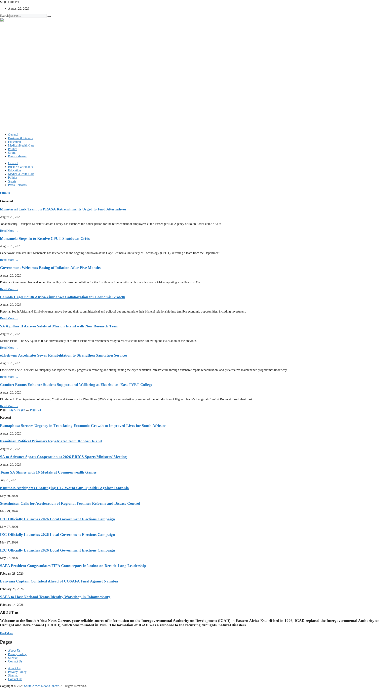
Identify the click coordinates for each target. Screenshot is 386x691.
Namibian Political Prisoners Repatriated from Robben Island (51, 441)
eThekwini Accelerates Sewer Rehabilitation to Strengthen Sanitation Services (63, 355)
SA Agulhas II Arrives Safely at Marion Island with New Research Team (59, 326)
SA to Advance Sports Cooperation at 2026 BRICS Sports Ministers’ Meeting (63, 457)
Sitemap (13, 657)
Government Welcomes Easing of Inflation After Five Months (50, 268)
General (13, 134)
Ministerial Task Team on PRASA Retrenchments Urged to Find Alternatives (63, 209)
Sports (12, 152)
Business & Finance (20, 138)
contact (5, 192)
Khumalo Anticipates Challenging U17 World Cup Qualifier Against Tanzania (64, 488)
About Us (14, 650)
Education (14, 142)
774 (35, 409)
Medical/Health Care (21, 145)
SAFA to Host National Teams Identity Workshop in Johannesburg (55, 597)
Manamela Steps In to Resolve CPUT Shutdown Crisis (45, 238)
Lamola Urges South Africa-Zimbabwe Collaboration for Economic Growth (62, 297)
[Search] (49, 16)
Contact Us (15, 661)
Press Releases (17, 156)
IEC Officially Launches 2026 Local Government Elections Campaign (57, 519)
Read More (6, 633)
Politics (12, 149)
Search (4, 15)
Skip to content (9, 1)
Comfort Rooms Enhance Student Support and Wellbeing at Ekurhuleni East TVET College (76, 384)
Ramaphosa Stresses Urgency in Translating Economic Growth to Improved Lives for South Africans (83, 425)
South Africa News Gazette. (42, 686)
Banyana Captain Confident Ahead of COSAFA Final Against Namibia (59, 581)
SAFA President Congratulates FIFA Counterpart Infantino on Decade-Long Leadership (73, 566)
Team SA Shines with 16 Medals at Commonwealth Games (48, 472)
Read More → (9, 230)
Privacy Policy (17, 654)
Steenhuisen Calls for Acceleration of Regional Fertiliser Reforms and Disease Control (70, 503)
